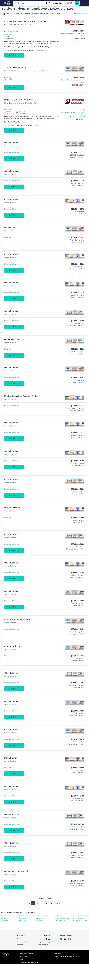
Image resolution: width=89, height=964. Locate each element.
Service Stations (10, 146)
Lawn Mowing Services (81, 916)
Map (7, 14)
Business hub (43, 944)
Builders (57, 916)
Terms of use (23, 956)
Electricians (4, 918)
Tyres (36, 103)
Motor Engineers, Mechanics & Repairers (18, 24)
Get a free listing (44, 939)
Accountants (40, 918)
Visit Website (14, 55)
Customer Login (22, 942)
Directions (7, 152)
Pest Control (22, 921)
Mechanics (22, 918)
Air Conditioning (78, 918)
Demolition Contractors (12, 71)
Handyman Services (80, 921)
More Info (7, 34)
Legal (21, 959)
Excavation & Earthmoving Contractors (35, 71)
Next (56, 903)
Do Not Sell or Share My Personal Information (67, 956)
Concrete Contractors (62, 918)
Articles (19, 939)
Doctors (39, 921)
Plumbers (3, 916)
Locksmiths (4, 921)
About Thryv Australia (26, 953)
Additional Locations (76, 116)
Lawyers (21, 916)
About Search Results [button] (80, 13)
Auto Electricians (42, 916)
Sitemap (20, 944)
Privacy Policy (58, 953)
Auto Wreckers (59, 921)
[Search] (77, 3)
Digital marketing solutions (47, 942)
